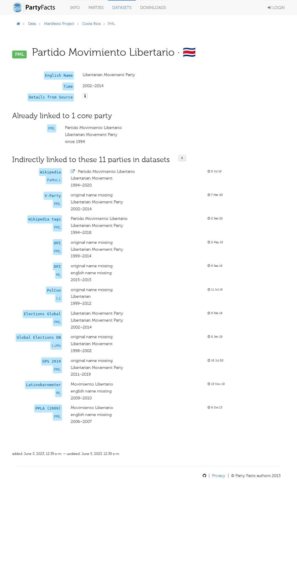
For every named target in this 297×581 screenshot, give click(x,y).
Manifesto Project (59, 23)
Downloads (153, 7)
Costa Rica (91, 23)
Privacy (218, 475)
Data (32, 23)
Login (278, 7)
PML (51, 128)
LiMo (56, 345)
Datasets (121, 7)
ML (58, 274)
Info (75, 7)
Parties (96, 7)
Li (58, 298)
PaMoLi (54, 180)
